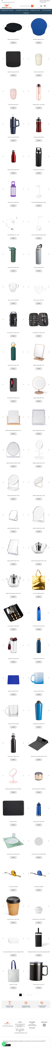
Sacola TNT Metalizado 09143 (38, 593)
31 (28, 994)
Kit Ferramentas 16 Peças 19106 (39, 332)
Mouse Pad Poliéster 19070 (13, 691)
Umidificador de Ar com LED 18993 (38, 919)
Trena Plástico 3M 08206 (38, 886)
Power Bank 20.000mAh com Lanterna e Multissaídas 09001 (39, 951)
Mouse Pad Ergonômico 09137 (38, 39)
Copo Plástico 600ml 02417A (13, 658)
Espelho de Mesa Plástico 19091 (13, 560)
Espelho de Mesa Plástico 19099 (39, 430)
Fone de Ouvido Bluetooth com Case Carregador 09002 (13, 951)
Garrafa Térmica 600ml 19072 (38, 658)
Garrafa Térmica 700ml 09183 (38, 169)
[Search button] (32, 6)
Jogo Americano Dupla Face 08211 (13, 854)
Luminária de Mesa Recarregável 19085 (38, 234)
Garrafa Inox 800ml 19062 (39, 267)
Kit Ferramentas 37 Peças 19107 (13, 332)
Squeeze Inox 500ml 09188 (39, 137)
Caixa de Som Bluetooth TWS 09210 (38, 788)
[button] (4, 1044)
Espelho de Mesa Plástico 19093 (13, 528)
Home (32, 1023)
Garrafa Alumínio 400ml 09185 (13, 169)
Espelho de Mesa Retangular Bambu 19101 (13, 430)
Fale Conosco (32, 1027)
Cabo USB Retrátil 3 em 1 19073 (13, 234)
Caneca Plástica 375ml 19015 (38, 984)
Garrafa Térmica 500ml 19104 (13, 365)
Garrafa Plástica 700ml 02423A (39, 626)
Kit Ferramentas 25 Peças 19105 (13, 397)
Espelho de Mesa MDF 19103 (38, 365)
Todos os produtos (32, 1024)
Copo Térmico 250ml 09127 (13, 104)
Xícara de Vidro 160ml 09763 (13, 300)
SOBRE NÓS (26, 13)
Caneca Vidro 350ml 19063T (13, 723)
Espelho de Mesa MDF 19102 (38, 397)
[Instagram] (45, 6)
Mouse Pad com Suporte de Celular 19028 (38, 756)
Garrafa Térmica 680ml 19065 (13, 267)
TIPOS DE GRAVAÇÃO (46, 10)
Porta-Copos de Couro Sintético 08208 (39, 854)
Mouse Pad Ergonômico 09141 (13, 39)
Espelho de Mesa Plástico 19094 (39, 495)
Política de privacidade (32, 1025)
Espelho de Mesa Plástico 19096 (13, 495)
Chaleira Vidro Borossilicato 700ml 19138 (38, 560)
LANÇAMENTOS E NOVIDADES (22, 10)
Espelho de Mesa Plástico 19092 (39, 528)
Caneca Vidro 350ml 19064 (39, 691)
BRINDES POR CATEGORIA (7, 10)
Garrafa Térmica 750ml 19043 (38, 821)
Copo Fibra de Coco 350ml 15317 (13, 919)
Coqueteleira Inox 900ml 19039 (38, 723)
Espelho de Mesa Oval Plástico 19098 (13, 463)
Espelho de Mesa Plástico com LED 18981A (13, 788)
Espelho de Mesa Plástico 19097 (39, 463)
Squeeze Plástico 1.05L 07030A (38, 104)
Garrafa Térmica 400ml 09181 (13, 202)
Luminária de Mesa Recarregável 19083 (38, 202)
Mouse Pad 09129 (13, 821)
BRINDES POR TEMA (35, 10)
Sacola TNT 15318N (13, 984)
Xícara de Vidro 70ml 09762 (39, 300)
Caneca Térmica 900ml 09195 (13, 137)
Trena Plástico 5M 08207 (13, 886)
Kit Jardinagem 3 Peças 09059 (13, 626)
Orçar (13, 42)
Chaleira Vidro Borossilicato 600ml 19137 (13, 593)
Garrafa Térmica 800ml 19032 (13, 756)
